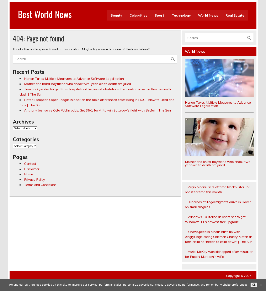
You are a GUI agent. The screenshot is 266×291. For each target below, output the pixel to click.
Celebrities (138, 15)
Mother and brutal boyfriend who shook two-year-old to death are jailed (77, 84)
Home (28, 174)
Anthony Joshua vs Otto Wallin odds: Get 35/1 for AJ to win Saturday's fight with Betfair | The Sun (97, 110)
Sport (159, 15)
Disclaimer (31, 169)
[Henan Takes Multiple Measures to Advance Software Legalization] (219, 96)
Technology (181, 15)
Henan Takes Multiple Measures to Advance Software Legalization (74, 78)
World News (208, 15)
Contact (30, 163)
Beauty (116, 15)
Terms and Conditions (40, 185)
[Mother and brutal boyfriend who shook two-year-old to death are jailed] (219, 155)
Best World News (45, 14)
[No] (261, 285)
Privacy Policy (34, 179)
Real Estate (234, 15)
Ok (254, 284)
